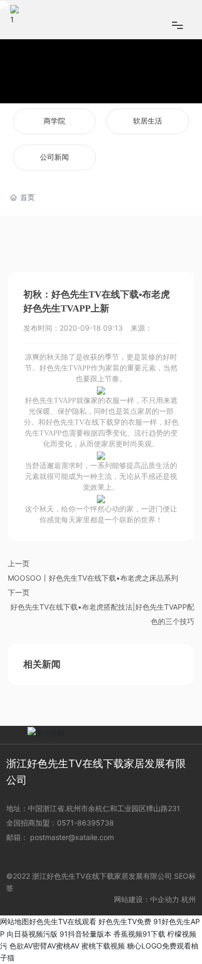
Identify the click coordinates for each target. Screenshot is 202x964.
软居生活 (147, 121)
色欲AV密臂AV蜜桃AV (44, 945)
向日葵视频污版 (32, 933)
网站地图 (14, 921)
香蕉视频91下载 (139, 933)
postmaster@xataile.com (72, 837)
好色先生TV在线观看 (62, 921)
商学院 (54, 121)
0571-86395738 (86, 822)
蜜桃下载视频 (103, 945)
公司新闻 (54, 157)
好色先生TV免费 (124, 921)
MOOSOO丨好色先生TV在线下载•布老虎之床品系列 (93, 577)
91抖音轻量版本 (85, 933)
